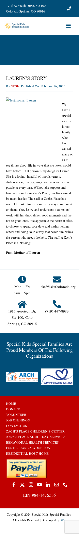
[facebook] (14, 484)
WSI (64, 520)
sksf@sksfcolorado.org (58, 286)
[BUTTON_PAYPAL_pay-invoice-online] (26, 460)
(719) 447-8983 (57, 311)
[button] (9, 377)
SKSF (15, 86)
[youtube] (39, 484)
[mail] (56, 484)
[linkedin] (48, 484)
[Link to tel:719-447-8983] (69, 8)
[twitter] (22, 484)
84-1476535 (45, 495)
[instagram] (31, 484)
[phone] (65, 484)
